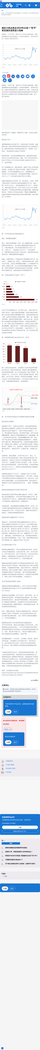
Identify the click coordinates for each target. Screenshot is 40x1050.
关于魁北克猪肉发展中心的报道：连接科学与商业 (20, 863)
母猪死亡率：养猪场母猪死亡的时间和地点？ (18, 852)
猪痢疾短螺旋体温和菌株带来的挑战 (16, 848)
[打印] (5, 80)
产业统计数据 (10, 765)
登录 (15, 712)
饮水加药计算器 (10, 768)
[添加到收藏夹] (33, 76)
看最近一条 (7, 729)
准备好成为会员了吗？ (20, 831)
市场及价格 (9, 761)
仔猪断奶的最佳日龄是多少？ (14, 860)
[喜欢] (10, 80)
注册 (8, 712)
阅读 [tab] (11, 843)
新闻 (5, 876)
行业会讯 (8, 772)
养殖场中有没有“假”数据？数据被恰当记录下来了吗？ (21, 856)
